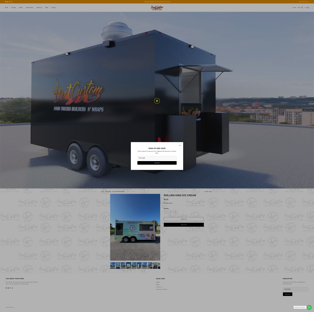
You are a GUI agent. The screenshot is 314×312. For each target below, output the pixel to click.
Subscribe (157, 163)
